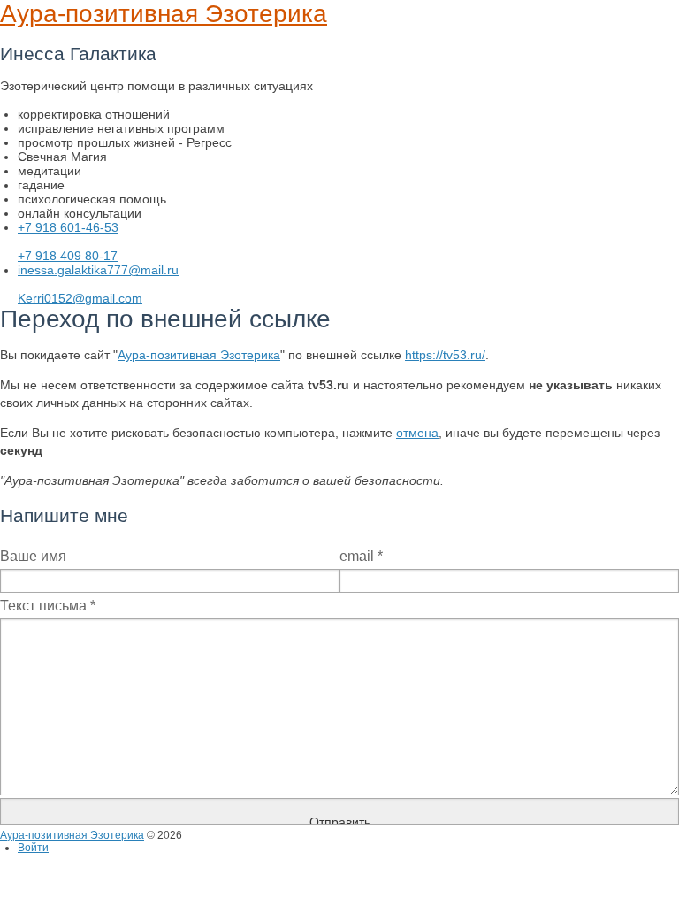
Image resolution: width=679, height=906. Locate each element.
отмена (417, 433)
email (361, 556)
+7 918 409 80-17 (68, 256)
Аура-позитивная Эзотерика (163, 13)
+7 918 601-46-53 (68, 227)
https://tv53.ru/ (445, 355)
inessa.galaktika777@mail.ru (98, 270)
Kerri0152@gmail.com (80, 298)
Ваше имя (33, 556)
